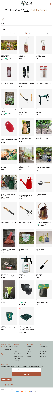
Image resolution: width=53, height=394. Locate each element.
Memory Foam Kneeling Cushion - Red (9, 140)
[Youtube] (12, 385)
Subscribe (26, 374)
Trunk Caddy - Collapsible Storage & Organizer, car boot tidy (26, 329)
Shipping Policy (43, 351)
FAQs (15, 351)
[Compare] (41, 4)
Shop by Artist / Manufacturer (17, 359)
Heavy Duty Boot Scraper (42, 138)
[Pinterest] (5, 385)
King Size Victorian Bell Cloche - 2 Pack (9, 110)
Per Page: (4, 33)
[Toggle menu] (2, 3)
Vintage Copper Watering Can (43, 222)
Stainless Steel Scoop (41, 194)
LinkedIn (29, 356)
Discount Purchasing (18, 354)
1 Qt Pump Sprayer (23, 276)
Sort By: (34, 33)
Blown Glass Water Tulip (7, 301)
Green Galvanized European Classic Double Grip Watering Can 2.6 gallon (8, 195)
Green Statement (43, 354)
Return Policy (43, 349)
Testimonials (16, 349)
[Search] (44, 4)
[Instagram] (8, 385)
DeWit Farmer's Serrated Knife (8, 222)
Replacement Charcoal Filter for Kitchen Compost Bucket (44, 301)
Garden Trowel (39, 276)
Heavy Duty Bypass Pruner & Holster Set (25, 139)
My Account (47, 4)
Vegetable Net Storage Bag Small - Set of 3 (8, 249)
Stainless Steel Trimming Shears (9, 276)
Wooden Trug (4, 56)
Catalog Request (6, 379)
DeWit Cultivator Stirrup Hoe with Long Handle (26, 111)
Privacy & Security (44, 346)
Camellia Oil (22, 56)
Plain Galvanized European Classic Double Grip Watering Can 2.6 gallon (43, 167)
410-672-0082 (7, 354)
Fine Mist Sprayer (40, 249)
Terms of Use (43, 356)
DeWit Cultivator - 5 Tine (25, 222)
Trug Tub (21, 301)
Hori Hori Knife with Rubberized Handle (26, 84)
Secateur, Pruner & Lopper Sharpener (7, 166)
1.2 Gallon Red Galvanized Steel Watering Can (25, 196)
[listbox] (40, 33)
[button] (26, 10)
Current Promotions (18, 356)
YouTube (29, 354)
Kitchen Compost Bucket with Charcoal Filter (8, 328)
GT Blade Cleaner (40, 56)
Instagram (29, 349)
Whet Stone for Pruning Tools (43, 83)
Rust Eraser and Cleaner (7, 83)
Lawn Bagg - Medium (24, 249)
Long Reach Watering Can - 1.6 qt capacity (26, 166)
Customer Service (5, 357)
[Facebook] (2, 385)
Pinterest (29, 351)
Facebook (29, 346)
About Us (16, 346)
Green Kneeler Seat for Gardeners (41, 111)
